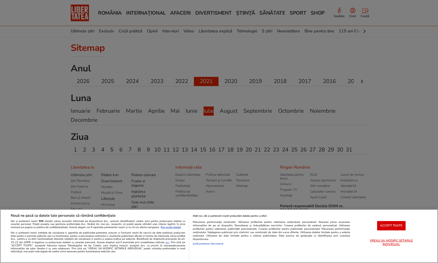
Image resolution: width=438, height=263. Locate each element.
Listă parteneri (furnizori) (208, 243)
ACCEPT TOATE (391, 226)
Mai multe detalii (171, 227)
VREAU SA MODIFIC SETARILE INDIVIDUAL (391, 243)
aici (167, 242)
